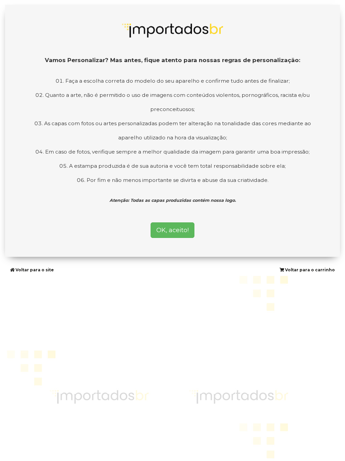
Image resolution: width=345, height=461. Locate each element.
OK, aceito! (172, 230)
